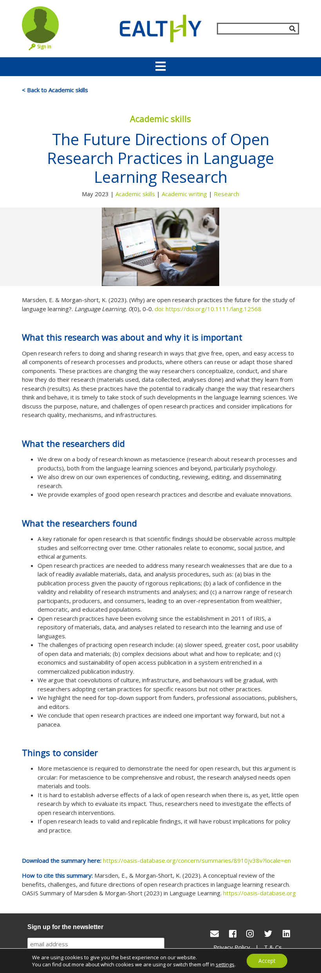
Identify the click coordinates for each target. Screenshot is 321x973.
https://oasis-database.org (259, 893)
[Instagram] (250, 933)
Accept (267, 960)
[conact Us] (214, 933)
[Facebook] (232, 933)
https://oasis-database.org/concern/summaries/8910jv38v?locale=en (197, 860)
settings (225, 964)
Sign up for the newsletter (65, 927)
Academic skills (135, 194)
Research (226, 194)
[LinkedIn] (286, 933)
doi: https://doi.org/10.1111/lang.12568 (208, 309)
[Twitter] (268, 933)
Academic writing (184, 194)
